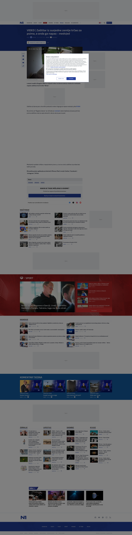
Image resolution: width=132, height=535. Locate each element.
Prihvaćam (71, 78)
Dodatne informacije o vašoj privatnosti (57, 67)
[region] (66, 68)
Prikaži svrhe (61, 78)
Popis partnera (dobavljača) (51, 74)
